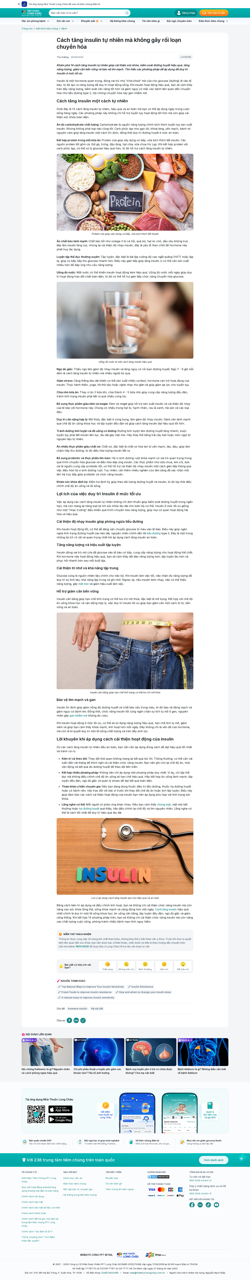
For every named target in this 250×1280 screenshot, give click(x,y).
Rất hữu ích (183, 969)
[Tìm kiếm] (127, 13)
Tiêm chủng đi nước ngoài (119, 1189)
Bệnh (64, 28)
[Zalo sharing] (76, 1020)
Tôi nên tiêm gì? (113, 1183)
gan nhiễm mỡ (78, 715)
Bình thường (145, 969)
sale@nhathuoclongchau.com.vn (147, 1272)
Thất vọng (107, 969)
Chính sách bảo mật (32, 1202)
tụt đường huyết (89, 808)
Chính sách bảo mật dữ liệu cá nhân (41, 1207)
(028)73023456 (109, 1272)
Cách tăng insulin (166, 909)
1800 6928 (82, 946)
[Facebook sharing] (69, 1020)
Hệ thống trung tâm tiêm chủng (80, 1194)
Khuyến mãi (111, 1178)
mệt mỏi (83, 584)
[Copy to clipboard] (83, 1020)
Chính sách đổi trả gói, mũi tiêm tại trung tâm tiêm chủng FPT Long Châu (40, 1222)
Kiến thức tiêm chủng (47, 28)
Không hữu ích (126, 969)
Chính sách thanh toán (34, 1213)
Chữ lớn (187, 56)
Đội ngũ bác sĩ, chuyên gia (77, 1189)
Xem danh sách (213, 1160)
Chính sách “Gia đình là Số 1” (37, 1231)
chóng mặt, (164, 804)
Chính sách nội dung (33, 1196)
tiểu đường (154, 533)
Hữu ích (164, 969)
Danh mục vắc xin (72, 1178)
